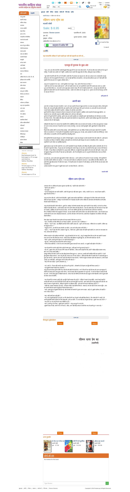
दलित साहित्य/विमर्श (24, 122)
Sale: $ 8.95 (51, 28)
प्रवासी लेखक (23, 57)
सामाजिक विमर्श (23, 119)
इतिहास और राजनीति (25, 79)
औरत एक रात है (99, 441)
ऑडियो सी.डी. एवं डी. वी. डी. (27, 77)
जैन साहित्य (23, 114)
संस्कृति (22, 59)
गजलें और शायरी (24, 39)
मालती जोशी (47, 23)
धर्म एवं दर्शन (23, 62)
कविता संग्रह (23, 22)
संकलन (22, 97)
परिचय (51, 12)
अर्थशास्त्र (22, 88)
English (107, 4)
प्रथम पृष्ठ (76, 59)
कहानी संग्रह (23, 19)
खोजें (47, 12)
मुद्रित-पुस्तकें (23, 13)
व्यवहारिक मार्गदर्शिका (25, 37)
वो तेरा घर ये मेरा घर (58, 441)
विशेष (21, 142)
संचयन (22, 117)
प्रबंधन (22, 128)
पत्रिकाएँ (22, 125)
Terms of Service (53, 488)
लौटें (46, 51)
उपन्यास (22, 25)
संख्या (69, 28)
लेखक (100, 2)
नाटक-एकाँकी (23, 28)
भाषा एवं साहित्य (24, 54)
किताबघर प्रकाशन (54, 33)
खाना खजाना (23, 82)
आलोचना (22, 111)
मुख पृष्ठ (43, 12)
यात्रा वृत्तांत (23, 51)
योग (21, 74)
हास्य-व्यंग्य (22, 34)
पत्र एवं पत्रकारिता (24, 105)
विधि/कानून (22, 134)
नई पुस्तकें (22, 17)
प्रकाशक (107, 2)
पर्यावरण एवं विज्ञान (24, 102)
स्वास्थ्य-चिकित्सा (24, 71)
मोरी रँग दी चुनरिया (78, 441)
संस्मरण (22, 42)
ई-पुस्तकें (32, 13)
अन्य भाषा (22, 108)
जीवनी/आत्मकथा (24, 48)
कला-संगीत (22, 68)
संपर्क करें (62, 12)
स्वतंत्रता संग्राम (24, 131)
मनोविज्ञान (22, 137)
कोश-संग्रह (23, 85)
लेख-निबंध (22, 31)
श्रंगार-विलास (23, 139)
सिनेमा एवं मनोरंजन (24, 94)
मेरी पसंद (67, 12)
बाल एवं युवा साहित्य (25, 45)
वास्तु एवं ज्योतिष (24, 91)
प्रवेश (72, 12)
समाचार (56, 12)
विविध (21, 99)
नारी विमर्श (22, 65)
